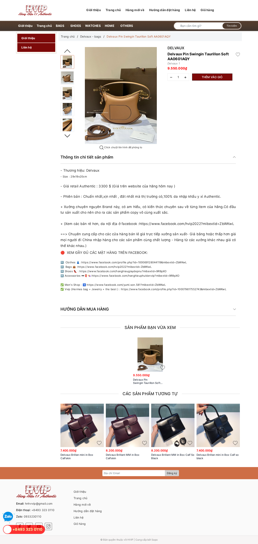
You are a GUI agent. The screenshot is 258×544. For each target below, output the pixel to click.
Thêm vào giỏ (212, 77)
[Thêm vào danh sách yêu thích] (162, 367)
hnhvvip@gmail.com (38, 503)
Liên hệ (26, 47)
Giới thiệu (28, 38)
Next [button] (67, 136)
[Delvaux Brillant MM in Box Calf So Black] (173, 425)
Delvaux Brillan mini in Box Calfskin (76, 456)
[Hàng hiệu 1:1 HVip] (35, 10)
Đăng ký (172, 473)
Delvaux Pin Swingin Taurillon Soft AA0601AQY (146, 381)
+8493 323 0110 (43, 510)
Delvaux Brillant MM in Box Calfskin (122, 456)
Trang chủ (80, 498)
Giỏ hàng (80, 523)
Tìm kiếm (232, 25)
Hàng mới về (82, 504)
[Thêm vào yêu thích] (238, 54)
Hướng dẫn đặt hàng (88, 511)
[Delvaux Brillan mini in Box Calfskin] (82, 425)
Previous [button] (67, 51)
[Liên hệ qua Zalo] (8, 517)
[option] (120, 95)
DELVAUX (175, 48)
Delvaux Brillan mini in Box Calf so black (218, 456)
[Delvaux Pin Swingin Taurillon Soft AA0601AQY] (67, 62)
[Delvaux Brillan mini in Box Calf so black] (218, 425)
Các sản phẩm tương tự (150, 393)
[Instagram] (48, 526)
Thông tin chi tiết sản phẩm (86, 157)
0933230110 (33, 516)
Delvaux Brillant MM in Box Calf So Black (172, 456)
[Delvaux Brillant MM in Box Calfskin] (127, 425)
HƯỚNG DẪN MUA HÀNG (84, 309)
